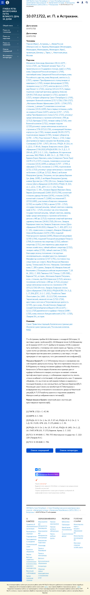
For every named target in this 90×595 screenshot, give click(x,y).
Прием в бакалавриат (42, 549)
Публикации (66, 524)
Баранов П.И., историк (35, 276)
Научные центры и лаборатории (54, 529)
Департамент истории (41, 510)
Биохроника (30, 512)
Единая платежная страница (29, 578)
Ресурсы (65, 518)
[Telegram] (39, 469)
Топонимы (30, 41)
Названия (30, 321)
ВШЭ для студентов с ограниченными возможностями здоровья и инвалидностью (31, 562)
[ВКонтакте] (36, 469)
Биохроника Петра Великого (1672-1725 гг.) (64, 510)
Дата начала (31, 25)
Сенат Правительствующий (37, 324)
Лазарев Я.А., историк (35, 316)
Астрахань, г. (45, 44)
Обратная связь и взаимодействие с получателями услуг (43, 573)
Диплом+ (41, 558)
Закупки (28, 554)
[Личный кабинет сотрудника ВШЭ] (82, 2)
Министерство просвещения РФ (78, 538)
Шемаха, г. (40, 52)
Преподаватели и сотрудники (31, 540)
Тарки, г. (48, 52)
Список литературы (69, 450)
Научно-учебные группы (53, 536)
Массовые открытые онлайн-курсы (78, 545)
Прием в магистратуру (42, 554)
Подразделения (31, 536)
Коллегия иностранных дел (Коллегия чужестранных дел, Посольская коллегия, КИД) (49, 327)
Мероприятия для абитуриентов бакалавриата (42, 525)
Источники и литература (7, 56)
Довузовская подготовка (42, 541)
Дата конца (31, 33)
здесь (46, 587)
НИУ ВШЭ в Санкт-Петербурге (36, 508)
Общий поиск (8, 25)
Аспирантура (42, 566)
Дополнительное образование (43, 562)
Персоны (30, 60)
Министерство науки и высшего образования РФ (78, 528)
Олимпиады (41, 545)
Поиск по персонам (6, 37)
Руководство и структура (31, 532)
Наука (53, 518)
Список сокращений (7, 50)
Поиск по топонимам (7, 31)
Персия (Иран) (32, 44)
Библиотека (65, 522)
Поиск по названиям (6, 44)
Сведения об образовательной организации (32, 526)
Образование (44, 518)
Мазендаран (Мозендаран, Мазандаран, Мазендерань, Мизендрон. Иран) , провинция (49, 49)
